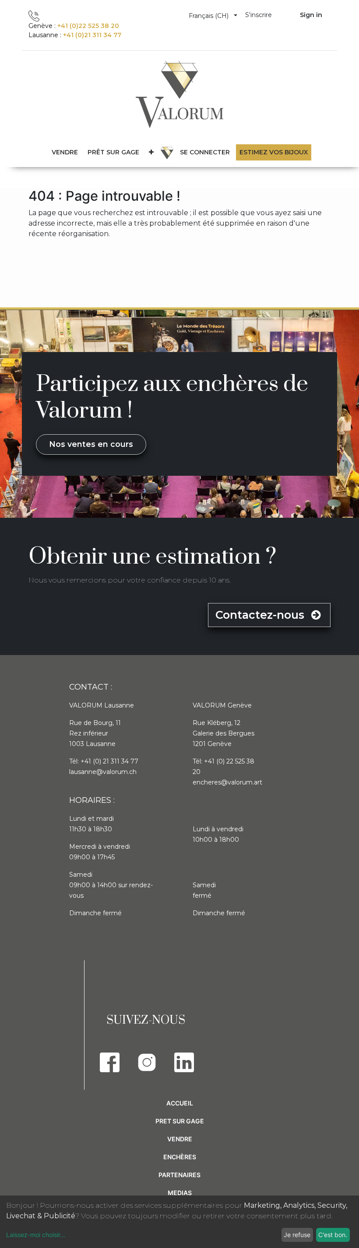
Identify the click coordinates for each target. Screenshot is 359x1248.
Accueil (179, 1103)
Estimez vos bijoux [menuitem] (273, 152)
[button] (151, 152)
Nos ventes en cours (91, 444)
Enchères (179, 1157)
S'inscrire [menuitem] (258, 15)
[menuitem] (113, 152)
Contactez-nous (261, 614)
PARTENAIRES (179, 1174)
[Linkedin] (184, 1062)
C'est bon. (332, 1234)
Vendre (179, 1139)
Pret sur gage (179, 1121)
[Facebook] (110, 1062)
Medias (180, 1192)
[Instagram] (147, 1062)
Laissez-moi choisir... (35, 1234)
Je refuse (297, 1234)
